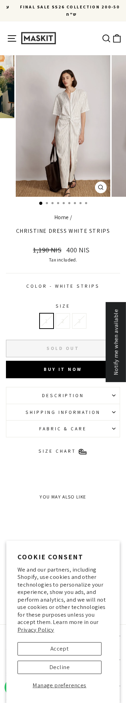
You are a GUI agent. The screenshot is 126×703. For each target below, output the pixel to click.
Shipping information (63, 412)
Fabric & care (63, 428)
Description (63, 395)
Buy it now (63, 369)
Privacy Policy (36, 629)
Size (63, 306)
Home (61, 217)
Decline (59, 667)
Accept (59, 648)
